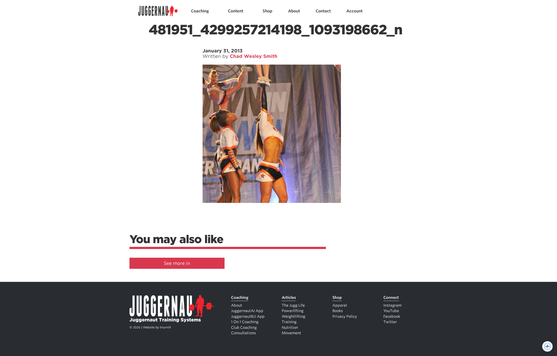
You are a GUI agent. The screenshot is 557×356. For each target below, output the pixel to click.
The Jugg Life (293, 305)
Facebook (391, 316)
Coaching (200, 11)
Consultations (243, 333)
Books (337, 311)
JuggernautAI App (247, 311)
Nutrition (290, 327)
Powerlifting (293, 311)
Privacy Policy (344, 316)
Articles (289, 297)
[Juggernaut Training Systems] (158, 11)
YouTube (391, 311)
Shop (267, 11)
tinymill (165, 327)
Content (235, 11)
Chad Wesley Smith (253, 56)
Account (354, 11)
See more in (177, 263)
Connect (391, 297)
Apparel (339, 305)
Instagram (392, 305)
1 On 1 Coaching (244, 322)
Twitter (390, 322)
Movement (291, 333)
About (294, 11)
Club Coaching (244, 327)
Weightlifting (293, 316)
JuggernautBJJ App (248, 316)
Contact (323, 11)
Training (289, 322)
